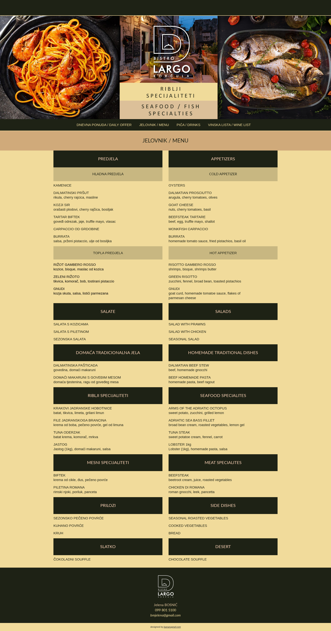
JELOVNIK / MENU (154, 125)
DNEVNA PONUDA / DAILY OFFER (104, 125)
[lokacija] (178, 7)
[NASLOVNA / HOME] (140, 7)
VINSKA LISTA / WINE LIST (229, 125)
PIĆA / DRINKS (188, 125)
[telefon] (165, 7)
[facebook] (190, 7)
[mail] (153, 7)
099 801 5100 (165, 610)
